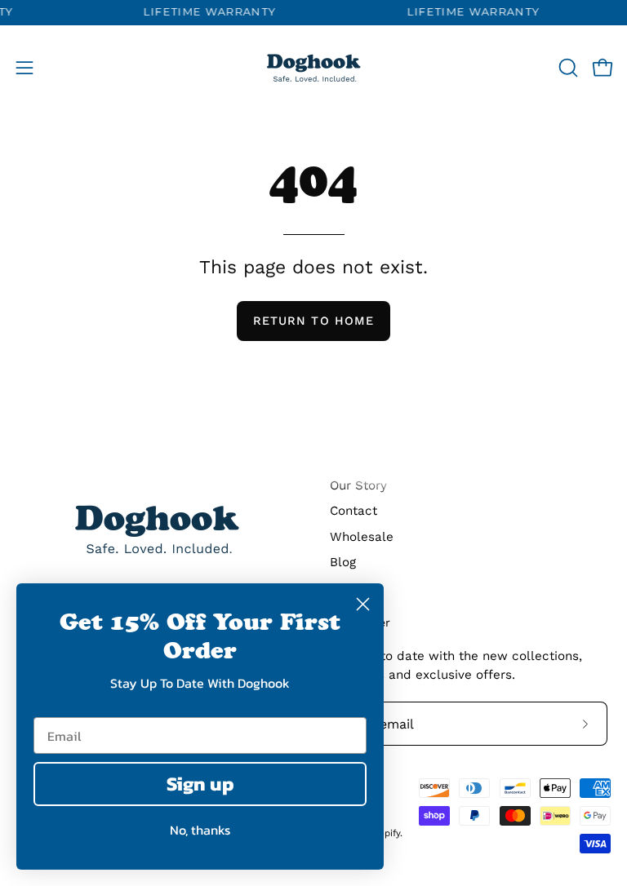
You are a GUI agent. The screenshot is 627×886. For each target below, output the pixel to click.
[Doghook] (313, 68)
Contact (353, 510)
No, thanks (200, 829)
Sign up (200, 783)
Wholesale (362, 536)
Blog (343, 562)
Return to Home (313, 320)
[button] (566, 67)
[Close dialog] (363, 604)
